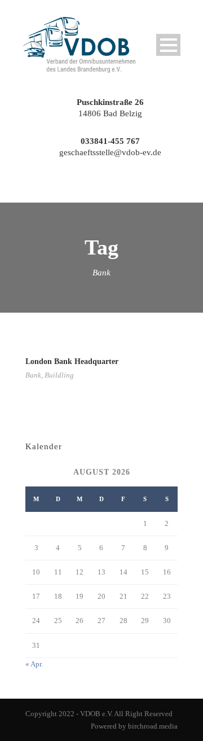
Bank (33, 375)
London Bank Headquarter (71, 361)
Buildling (59, 375)
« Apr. (34, 664)
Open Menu (168, 45)
